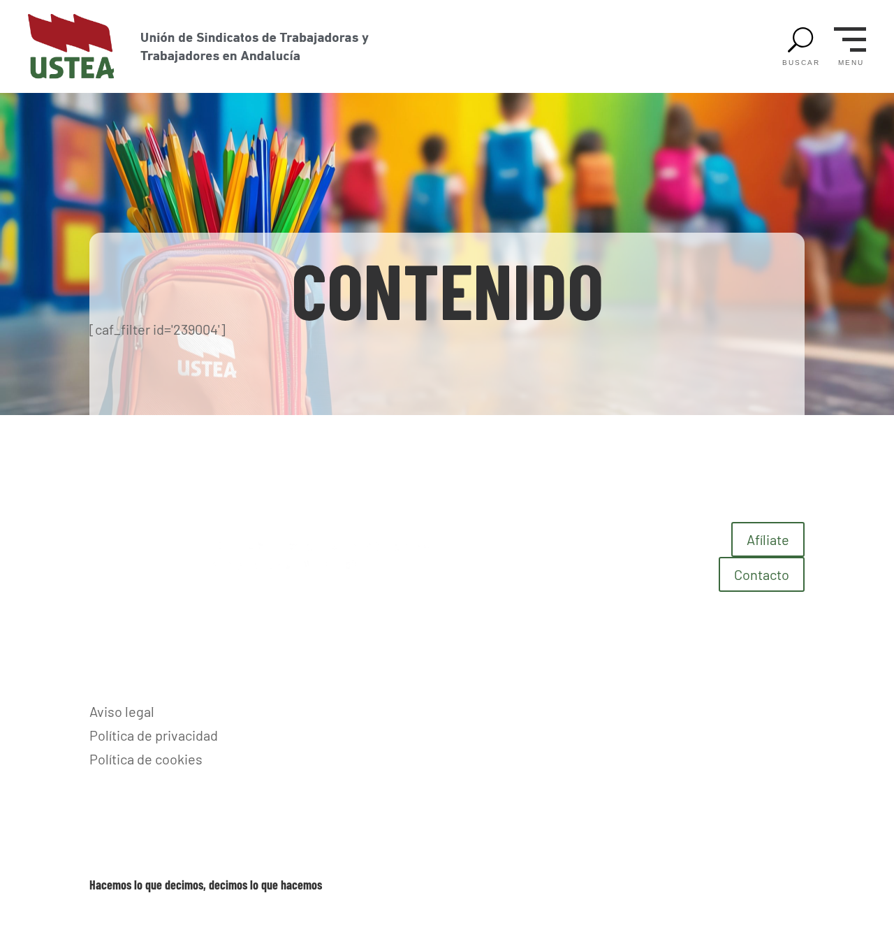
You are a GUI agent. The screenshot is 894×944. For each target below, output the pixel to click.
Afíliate (768, 539)
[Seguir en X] (793, 710)
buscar (801, 62)
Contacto (761, 574)
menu (851, 62)
